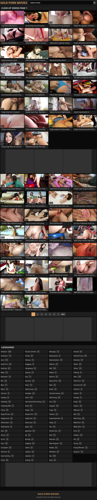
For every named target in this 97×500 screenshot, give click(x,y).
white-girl (79, 423)
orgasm (53, 406)
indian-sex (30, 418)
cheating (5, 402)
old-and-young (56, 393)
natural (53, 377)
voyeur (78, 406)
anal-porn (6, 364)
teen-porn (79, 381)
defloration (6, 423)
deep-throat (7, 414)
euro (4, 443)
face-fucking (7, 456)
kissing (29, 439)
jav (27, 435)
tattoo (77, 368)
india (28, 406)
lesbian (29, 452)
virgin (77, 402)
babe (4, 372)
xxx (76, 439)
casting (5, 397)
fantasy (29, 360)
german (29, 381)
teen (77, 377)
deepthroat (6, 418)
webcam (78, 410)
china (4, 410)
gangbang (30, 368)
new (52, 385)
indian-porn (31, 414)
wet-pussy (79, 418)
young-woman (80, 448)
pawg (52, 423)
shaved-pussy (80, 356)
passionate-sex (56, 418)
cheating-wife (7, 406)
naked (52, 372)
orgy (52, 410)
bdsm (4, 389)
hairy (28, 385)
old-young (54, 397)
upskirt (77, 393)
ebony (4, 435)
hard (28, 397)
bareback (6, 377)
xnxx (76, 431)
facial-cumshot (32, 352)
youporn (78, 452)
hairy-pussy (31, 389)
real (52, 435)
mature (53, 364)
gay (28, 377)
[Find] (94, 2)
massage (54, 352)
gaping (29, 372)
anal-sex (5, 368)
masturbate (54, 356)
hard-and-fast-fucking (35, 402)
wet (76, 414)
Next (63, 314)
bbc (4, 381)
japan (28, 427)
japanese (30, 431)
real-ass (53, 439)
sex (52, 456)
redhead (54, 452)
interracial (30, 423)
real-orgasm (55, 443)
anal (4, 360)
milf (52, 368)
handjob (29, 393)
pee (52, 427)
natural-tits (55, 381)
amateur (6, 352)
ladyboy (29, 443)
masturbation (55, 360)
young (77, 443)
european (6, 448)
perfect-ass (55, 431)
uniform (78, 389)
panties (53, 414)
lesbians (29, 456)
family (29, 356)
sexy (52, 460)
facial (4, 460)
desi (4, 431)
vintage (77, 397)
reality (53, 448)
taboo (77, 364)
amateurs (6, 356)
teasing (77, 372)
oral (52, 402)
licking (29, 460)
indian (29, 410)
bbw (4, 385)
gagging (29, 364)
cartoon (5, 393)
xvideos (78, 435)
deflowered (6, 427)
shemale (78, 360)
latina (29, 448)
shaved (78, 352)
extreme (5, 452)
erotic (4, 439)
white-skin (79, 427)
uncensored (79, 385)
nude (52, 389)
